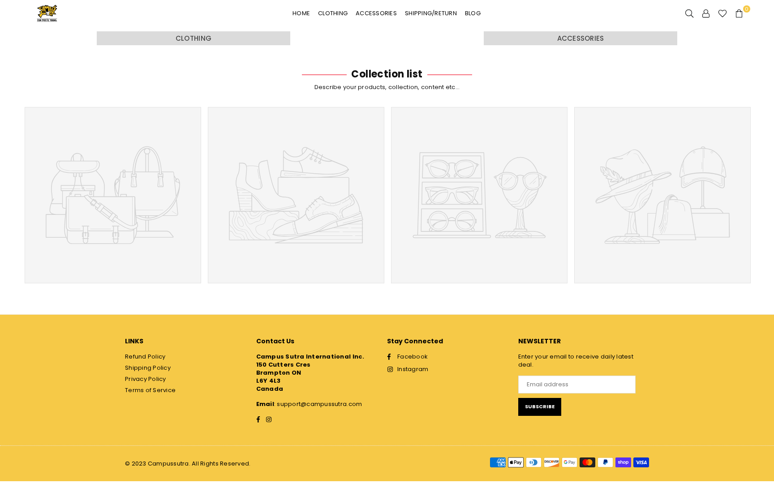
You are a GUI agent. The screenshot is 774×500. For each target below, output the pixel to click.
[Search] (689, 13)
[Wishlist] (722, 13)
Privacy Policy (145, 379)
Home (301, 13)
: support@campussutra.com (318, 404)
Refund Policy (145, 356)
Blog (473, 13)
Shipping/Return (431, 13)
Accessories (376, 13)
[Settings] (706, 13)
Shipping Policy (148, 367)
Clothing (333, 13)
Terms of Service (150, 390)
